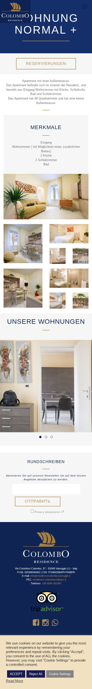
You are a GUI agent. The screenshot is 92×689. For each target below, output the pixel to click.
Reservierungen (46, 63)
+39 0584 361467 (52, 583)
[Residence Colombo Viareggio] (15, 11)
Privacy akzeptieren (47, 512)
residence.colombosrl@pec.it (49, 579)
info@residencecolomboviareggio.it (50, 575)
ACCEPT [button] (16, 674)
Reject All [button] (35, 674)
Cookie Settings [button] (60, 674)
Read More (14, 681)
